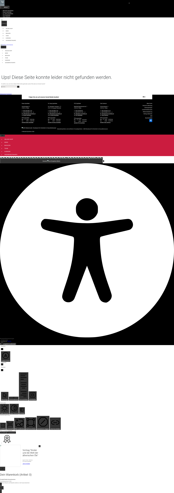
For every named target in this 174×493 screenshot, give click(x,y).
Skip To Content (4, 430)
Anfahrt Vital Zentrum (105, 122)
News (7, 31)
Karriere (8, 38)
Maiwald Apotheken (8, 10)
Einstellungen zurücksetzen (8, 432)
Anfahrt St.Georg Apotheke (54, 122)
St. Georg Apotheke (8, 13)
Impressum (9, 94)
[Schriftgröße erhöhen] (2, 343)
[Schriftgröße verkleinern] (2, 349)
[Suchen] (18, 87)
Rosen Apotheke (7, 12)
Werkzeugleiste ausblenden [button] (8, 344)
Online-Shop (9, 28)
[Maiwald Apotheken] (7, 44)
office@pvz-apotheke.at (81, 113)
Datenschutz (3, 94)
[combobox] (51, 160)
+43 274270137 (79, 110)
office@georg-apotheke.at (55, 113)
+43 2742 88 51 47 (53, 110)
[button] (103, 161)
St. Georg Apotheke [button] (52, 103)
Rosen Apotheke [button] (25, 103)
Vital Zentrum (6, 16)
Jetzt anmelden (26, 463)
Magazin (8, 33)
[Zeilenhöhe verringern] (2, 370)
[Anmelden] (129, 3)
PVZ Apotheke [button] (77, 103)
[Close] (2, 469)
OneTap (9, 341)
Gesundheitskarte (11, 40)
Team (7, 35)
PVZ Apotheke (6, 15)
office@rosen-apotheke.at (29, 113)
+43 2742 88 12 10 (27, 110)
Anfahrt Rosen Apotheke (27, 122)
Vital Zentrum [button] (103, 103)
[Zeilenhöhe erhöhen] (2, 364)
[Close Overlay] (40, 446)
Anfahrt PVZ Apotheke (79, 123)
